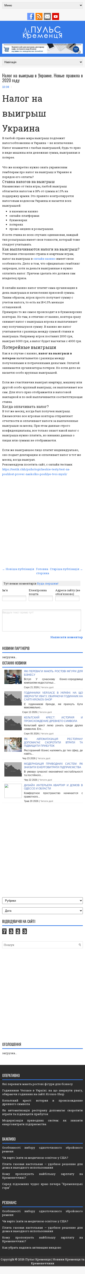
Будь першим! (47, 583)
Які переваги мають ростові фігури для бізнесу (37, 1084)
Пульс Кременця (38, 1259)
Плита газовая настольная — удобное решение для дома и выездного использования (42, 1166)
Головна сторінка (42, 571)
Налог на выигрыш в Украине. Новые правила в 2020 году (42, 78)
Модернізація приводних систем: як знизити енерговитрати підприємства (53, 765)
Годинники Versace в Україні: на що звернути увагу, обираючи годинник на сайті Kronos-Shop (53, 696)
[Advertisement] (42, 521)
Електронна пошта (38, 592)
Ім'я (5, 590)
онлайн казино (44, 259)
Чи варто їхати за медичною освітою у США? (35, 1158)
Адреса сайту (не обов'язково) (67, 592)
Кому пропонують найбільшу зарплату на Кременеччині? (42, 1176)
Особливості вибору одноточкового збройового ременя (42, 1149)
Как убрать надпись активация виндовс (31, 1247)
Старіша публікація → (66, 569)
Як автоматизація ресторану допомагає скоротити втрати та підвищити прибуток (53, 742)
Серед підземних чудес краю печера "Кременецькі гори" (42, 1186)
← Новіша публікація (18, 569)
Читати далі (47, 687)
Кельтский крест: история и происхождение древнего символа (53, 719)
